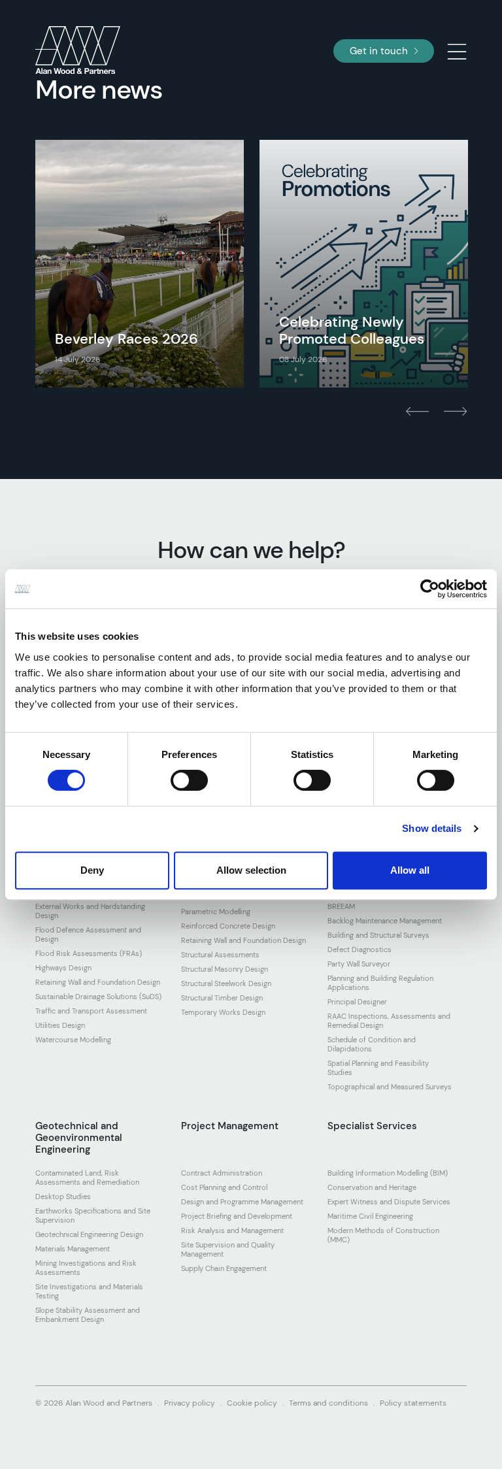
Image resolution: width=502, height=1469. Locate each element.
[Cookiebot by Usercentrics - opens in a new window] (430, 589)
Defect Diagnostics (359, 949)
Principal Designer (357, 1001)
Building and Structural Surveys (378, 935)
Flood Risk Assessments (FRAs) (88, 953)
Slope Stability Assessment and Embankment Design (87, 1315)
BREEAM (341, 906)
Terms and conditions (328, 1403)
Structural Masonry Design (224, 969)
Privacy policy (189, 1403)
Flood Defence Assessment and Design (88, 934)
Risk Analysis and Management (232, 1230)
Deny (92, 870)
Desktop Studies (63, 1196)
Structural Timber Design (222, 997)
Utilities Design (60, 1025)
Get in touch (379, 51)
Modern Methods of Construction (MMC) (383, 1235)
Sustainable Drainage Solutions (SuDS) (98, 996)
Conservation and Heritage (371, 1187)
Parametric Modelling (215, 911)
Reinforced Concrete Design (228, 926)
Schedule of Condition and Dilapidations (371, 1044)
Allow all (409, 870)
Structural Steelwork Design (226, 983)
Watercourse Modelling (73, 1039)
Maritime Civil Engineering (370, 1216)
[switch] (189, 780)
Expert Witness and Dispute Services (388, 1201)
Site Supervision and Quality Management (228, 1249)
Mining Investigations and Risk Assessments (86, 1268)
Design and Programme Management (242, 1201)
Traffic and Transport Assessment (91, 1010)
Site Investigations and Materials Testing (89, 1291)
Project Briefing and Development (236, 1216)
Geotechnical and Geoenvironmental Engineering (78, 1137)
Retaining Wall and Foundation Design (97, 982)
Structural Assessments (220, 954)
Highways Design (63, 967)
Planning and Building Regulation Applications (380, 983)
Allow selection (251, 870)
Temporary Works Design (223, 1012)
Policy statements (413, 1403)
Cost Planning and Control (224, 1187)
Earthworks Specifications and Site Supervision (92, 1215)
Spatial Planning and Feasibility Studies (378, 1068)
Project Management (229, 1126)
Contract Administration (221, 1173)
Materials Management (72, 1248)
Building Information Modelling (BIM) (387, 1173)
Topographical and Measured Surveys (389, 1086)
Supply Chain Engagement (224, 1268)
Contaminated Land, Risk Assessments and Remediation (87, 1177)
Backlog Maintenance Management (384, 920)
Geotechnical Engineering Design (89, 1234)
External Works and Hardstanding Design (90, 911)
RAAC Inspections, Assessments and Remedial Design (388, 1021)
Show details (431, 828)
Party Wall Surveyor (358, 963)
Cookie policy (252, 1403)
